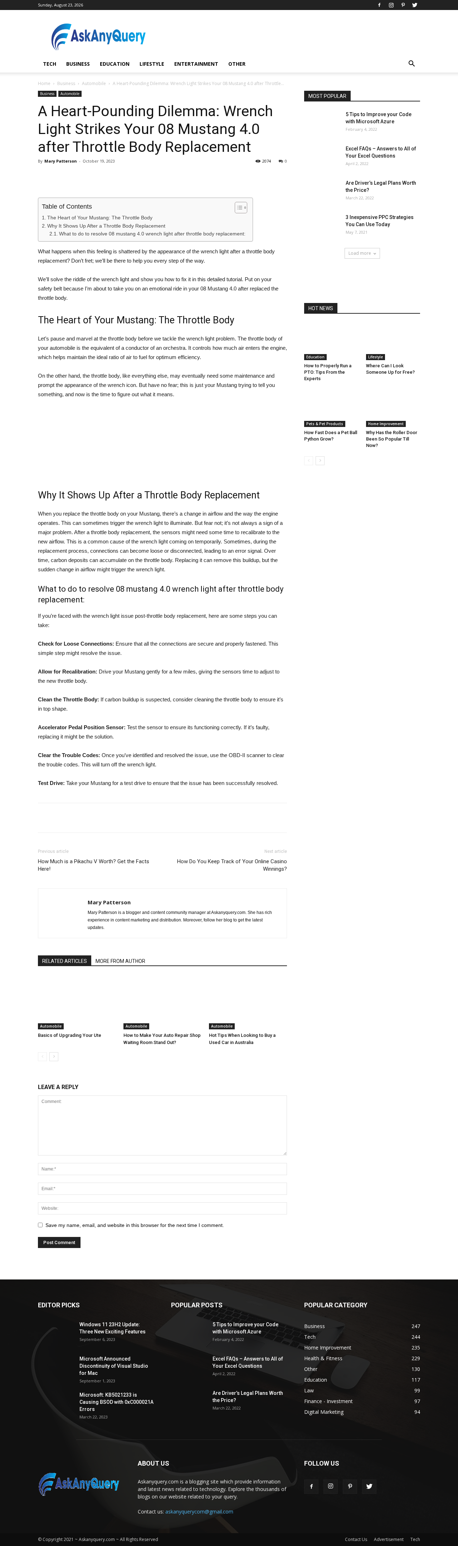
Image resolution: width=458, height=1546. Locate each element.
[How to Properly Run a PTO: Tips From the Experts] (331, 341)
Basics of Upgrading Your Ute (69, 1035)
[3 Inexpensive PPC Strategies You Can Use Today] (322, 226)
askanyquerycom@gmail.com (199, 1511)
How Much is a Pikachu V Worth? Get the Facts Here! (93, 865)
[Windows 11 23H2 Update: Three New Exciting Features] (56, 1333)
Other (236, 63)
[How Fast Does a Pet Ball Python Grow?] (331, 408)
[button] (411, 64)
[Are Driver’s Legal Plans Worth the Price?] (322, 191)
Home (44, 83)
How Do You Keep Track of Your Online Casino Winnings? (232, 865)
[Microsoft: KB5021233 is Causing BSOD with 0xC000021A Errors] (56, 1403)
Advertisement (389, 1539)
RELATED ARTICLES (64, 961)
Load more (360, 253)
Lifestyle (152, 63)
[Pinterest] (403, 5)
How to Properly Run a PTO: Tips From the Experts (327, 372)
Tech (49, 63)
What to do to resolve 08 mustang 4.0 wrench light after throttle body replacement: (152, 234)
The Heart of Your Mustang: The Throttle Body (99, 217)
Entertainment (196, 63)
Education (115, 63)
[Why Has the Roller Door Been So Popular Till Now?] (393, 408)
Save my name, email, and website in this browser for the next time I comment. (134, 1225)
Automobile (94, 83)
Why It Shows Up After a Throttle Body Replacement (106, 226)
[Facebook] (379, 5)
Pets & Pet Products (324, 423)
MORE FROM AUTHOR (120, 961)
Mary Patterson (60, 161)
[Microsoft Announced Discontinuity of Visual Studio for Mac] (56, 1367)
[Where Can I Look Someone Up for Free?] (393, 341)
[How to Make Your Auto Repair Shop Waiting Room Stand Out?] (162, 1002)
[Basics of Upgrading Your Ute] (77, 1002)
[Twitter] (414, 5)
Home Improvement (386, 423)
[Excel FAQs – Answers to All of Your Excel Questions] (322, 157)
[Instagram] (391, 5)
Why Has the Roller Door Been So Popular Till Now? (391, 439)
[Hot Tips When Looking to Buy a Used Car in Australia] (248, 1002)
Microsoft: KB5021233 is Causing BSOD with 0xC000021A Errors (116, 1402)
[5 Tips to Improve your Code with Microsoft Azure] (322, 123)
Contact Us (356, 1539)
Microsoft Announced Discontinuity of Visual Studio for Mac (113, 1366)
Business (78, 63)
